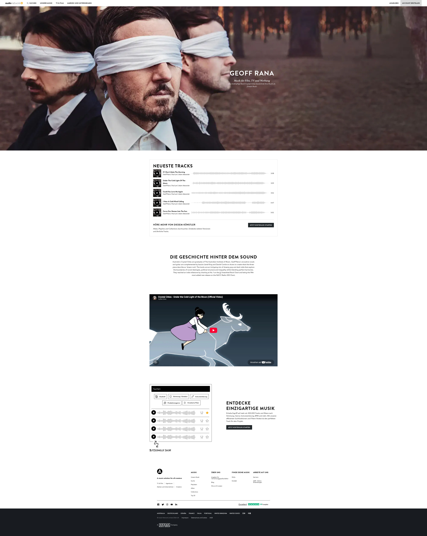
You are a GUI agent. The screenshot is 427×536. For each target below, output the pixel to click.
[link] (14, 3)
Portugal (208, 513)
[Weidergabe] (157, 173)
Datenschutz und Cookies (199, 518)
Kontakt (234, 481)
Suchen (32, 3)
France (191, 513)
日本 (243, 513)
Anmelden (394, 3)
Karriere (255, 477)
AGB (211, 518)
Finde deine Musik (241, 472)
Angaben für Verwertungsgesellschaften (219, 478)
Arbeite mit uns (260, 472)
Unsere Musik (46, 3)
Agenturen (169, 483)
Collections (194, 492)
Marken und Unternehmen (79, 3)
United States (235, 513)
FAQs (233, 477)
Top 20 (193, 495)
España (183, 513)
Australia (161, 513)
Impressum (185, 518)
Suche (193, 481)
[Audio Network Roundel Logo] (159, 471)
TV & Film (60, 3)
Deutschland (172, 513)
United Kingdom (220, 513)
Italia (199, 513)
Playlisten (194, 484)
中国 (249, 513)
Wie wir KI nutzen (216, 486)
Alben (193, 488)
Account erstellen (411, 3)
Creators (179, 487)
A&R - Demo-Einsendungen (257, 481)
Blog (212, 482)
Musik (194, 472)
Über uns (215, 472)
